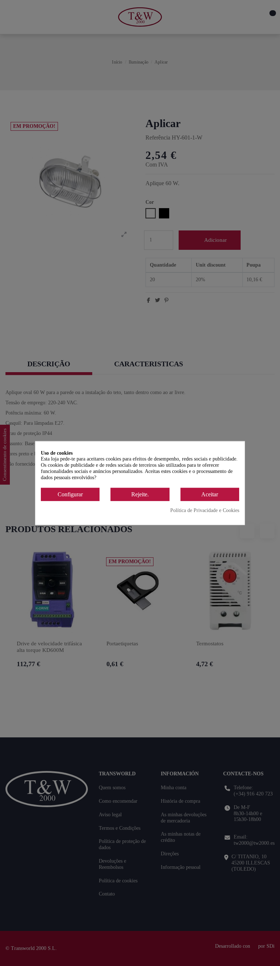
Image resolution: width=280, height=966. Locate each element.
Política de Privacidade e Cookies (204, 510)
